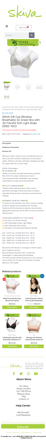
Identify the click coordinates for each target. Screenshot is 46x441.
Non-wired (14, 107)
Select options (12, 307)
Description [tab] (6, 143)
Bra (8, 107)
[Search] (31, 35)
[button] (6, 26)
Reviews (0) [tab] (6, 151)
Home (4, 107)
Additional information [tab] (10, 147)
